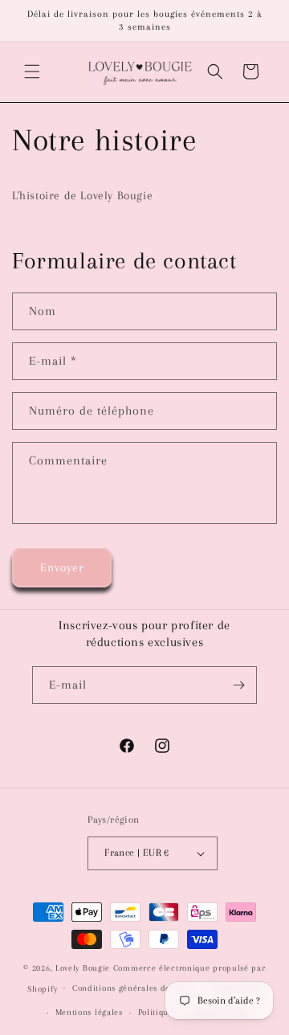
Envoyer (62, 567)
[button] (32, 71)
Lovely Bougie (82, 968)
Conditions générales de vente (133, 988)
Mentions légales (89, 1012)
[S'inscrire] (238, 685)
